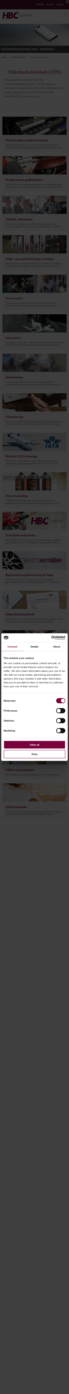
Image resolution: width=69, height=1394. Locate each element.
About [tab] (56, 646)
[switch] (60, 710)
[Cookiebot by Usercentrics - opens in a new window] (51, 638)
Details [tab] (35, 646)
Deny (34, 754)
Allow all (34, 744)
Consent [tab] (12, 646)
